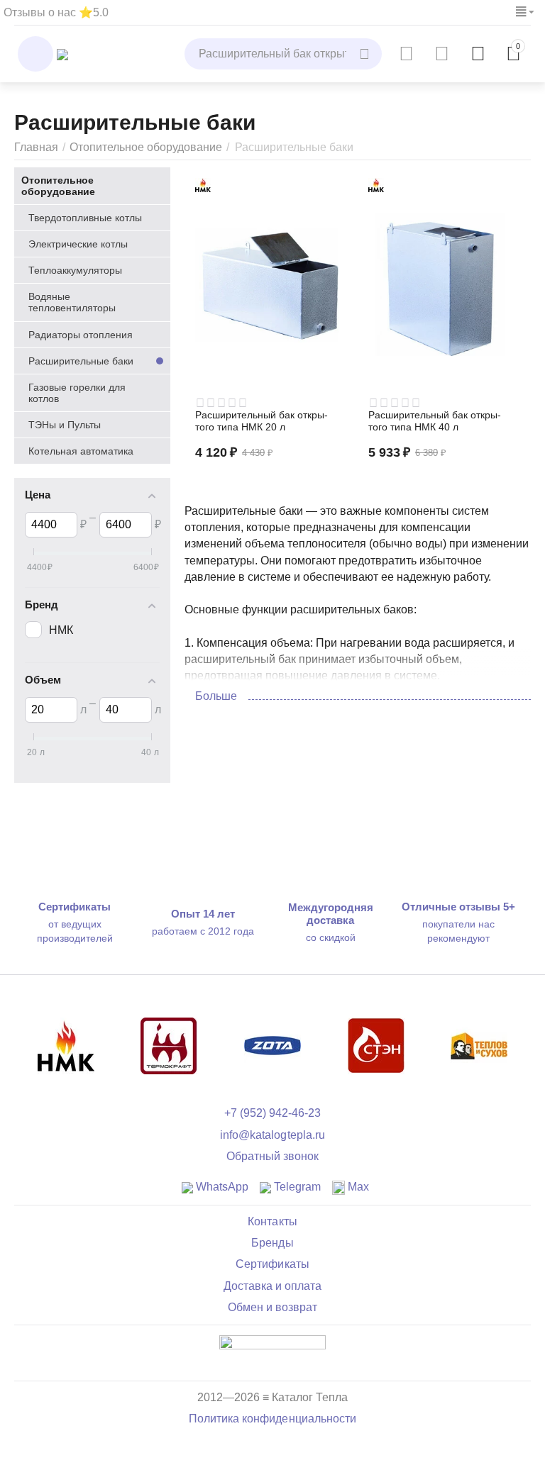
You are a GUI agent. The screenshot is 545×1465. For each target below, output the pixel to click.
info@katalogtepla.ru (272, 1135)
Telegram (296, 1187)
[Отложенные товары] (441, 54)
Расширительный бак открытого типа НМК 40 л (434, 421)
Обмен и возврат (272, 1307)
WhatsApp (220, 1187)
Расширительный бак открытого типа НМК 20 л (261, 421)
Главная (36, 147)
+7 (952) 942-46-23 (272, 1113)
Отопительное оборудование (146, 147)
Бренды (272, 1243)
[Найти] (366, 53)
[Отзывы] (272, 1352)
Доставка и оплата (272, 1286)
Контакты (272, 1221)
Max (357, 1187)
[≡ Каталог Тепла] (62, 54)
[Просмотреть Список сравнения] (406, 54)
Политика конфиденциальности (272, 1419)
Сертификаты (272, 1264)
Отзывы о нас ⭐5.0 (56, 12)
